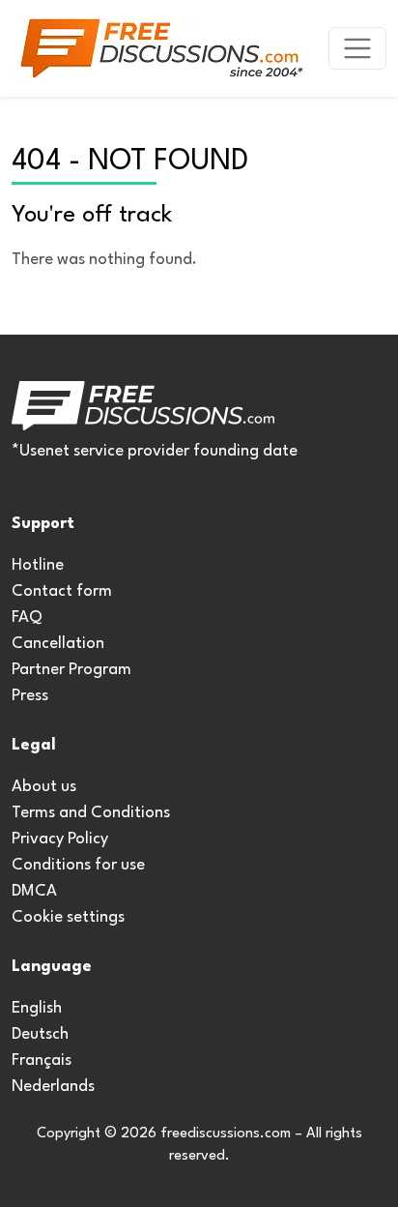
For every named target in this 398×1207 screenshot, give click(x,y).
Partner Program (71, 670)
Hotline (38, 565)
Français (41, 1060)
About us (44, 787)
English (37, 1008)
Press (30, 696)
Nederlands (53, 1086)
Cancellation (58, 643)
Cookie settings (68, 917)
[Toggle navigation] (357, 48)
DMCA (34, 891)
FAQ (27, 617)
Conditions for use (78, 865)
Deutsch (40, 1034)
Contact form (62, 591)
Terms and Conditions (91, 813)
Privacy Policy (60, 839)
